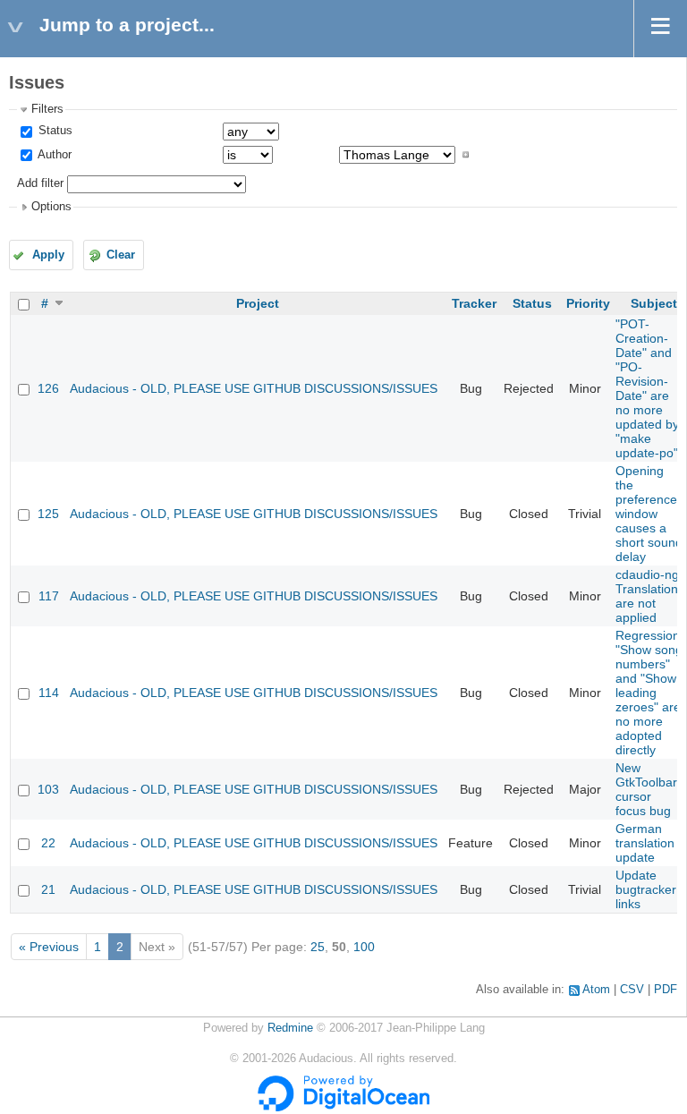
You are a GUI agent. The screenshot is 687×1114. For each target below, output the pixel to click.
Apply (48, 255)
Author (53, 155)
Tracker (474, 303)
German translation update (644, 842)
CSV (632, 989)
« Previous (49, 947)
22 (48, 843)
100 (364, 947)
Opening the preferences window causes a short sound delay (649, 513)
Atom (596, 989)
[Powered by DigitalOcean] (343, 1107)
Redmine (290, 1028)
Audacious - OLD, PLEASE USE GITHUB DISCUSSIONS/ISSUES (253, 388)
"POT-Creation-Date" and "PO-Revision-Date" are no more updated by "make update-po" (647, 388)
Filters (47, 109)
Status (53, 130)
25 (317, 947)
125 (48, 513)
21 (48, 889)
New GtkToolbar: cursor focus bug (648, 789)
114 (48, 692)
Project (257, 303)
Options (51, 206)
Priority (588, 303)
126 (48, 388)
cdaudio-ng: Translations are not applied (649, 596)
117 (48, 596)
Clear (120, 255)
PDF (665, 989)
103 (48, 789)
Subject (654, 303)
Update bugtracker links (645, 889)
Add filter (40, 183)
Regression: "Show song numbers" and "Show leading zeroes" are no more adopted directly (649, 692)
